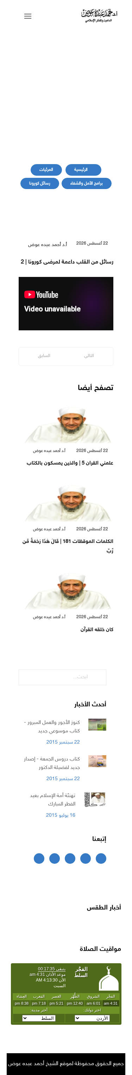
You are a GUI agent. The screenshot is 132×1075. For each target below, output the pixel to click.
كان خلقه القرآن (97, 630)
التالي (89, 356)
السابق (44, 356)
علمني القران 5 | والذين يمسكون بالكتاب (70, 463)
